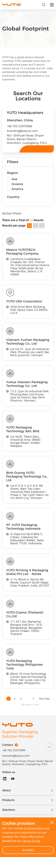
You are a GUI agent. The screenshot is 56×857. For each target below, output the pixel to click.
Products (8, 800)
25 (35, 225)
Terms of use (31, 841)
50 (42, 225)
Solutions (8, 810)
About (6, 790)
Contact (7, 745)
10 (29, 225)
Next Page (44, 698)
